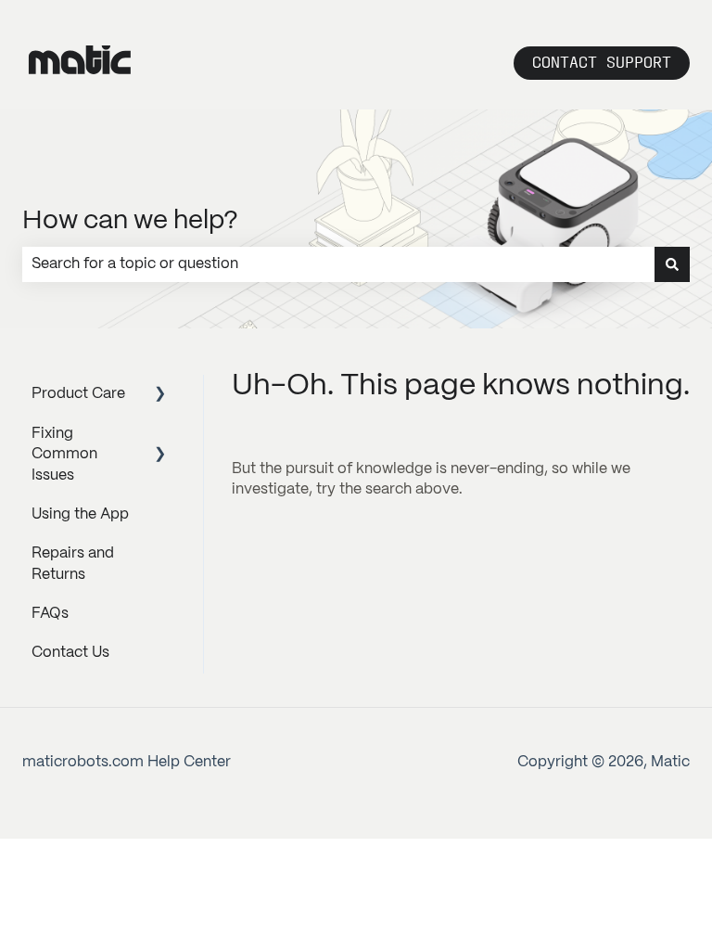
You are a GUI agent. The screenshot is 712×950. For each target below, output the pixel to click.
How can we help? (130, 221)
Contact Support (601, 62)
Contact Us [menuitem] (70, 653)
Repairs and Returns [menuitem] (73, 563)
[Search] (672, 264)
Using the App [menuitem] (80, 514)
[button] (160, 396)
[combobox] (338, 264)
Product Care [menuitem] (78, 394)
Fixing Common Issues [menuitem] (64, 454)
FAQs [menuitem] (50, 614)
